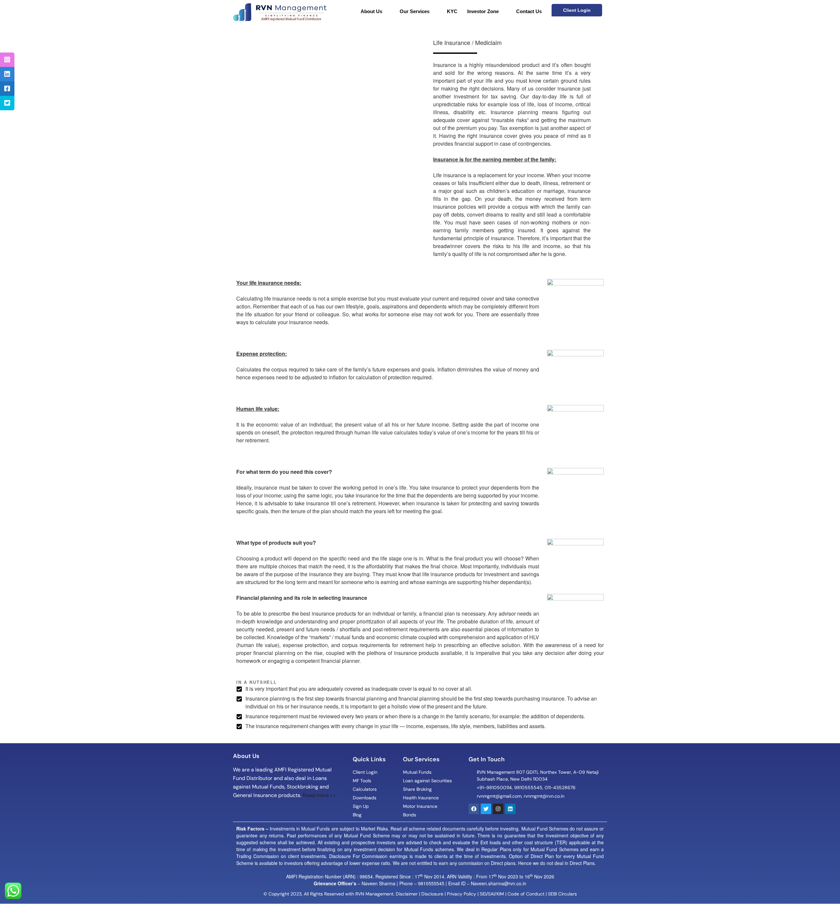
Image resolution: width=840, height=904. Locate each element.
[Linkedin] (510, 809)
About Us (371, 11)
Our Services (415, 11)
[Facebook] (474, 809)
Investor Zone (483, 11)
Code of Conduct (526, 894)
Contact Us (529, 11)
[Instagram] (498, 809)
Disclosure (432, 894)
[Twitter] (486, 809)
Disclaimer (407, 894)
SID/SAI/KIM (492, 894)
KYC (452, 11)
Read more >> (319, 795)
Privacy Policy (461, 894)
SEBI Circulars (562, 894)
